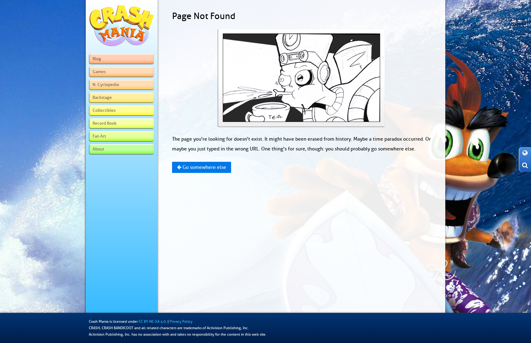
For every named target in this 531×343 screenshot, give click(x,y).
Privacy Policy (181, 321)
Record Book (104, 123)
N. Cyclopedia (105, 84)
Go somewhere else (203, 167)
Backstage (102, 97)
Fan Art (99, 136)
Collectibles (104, 110)
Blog (96, 58)
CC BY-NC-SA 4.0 (152, 321)
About (98, 149)
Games (99, 71)
